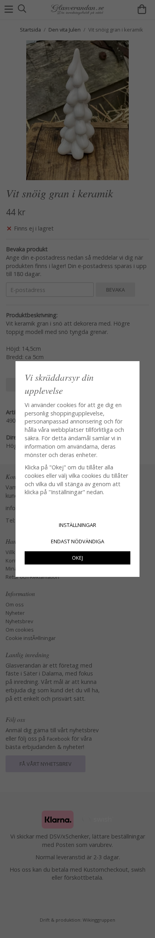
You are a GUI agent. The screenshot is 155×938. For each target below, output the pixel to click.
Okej (77, 557)
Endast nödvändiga (77, 541)
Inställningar (77, 525)
